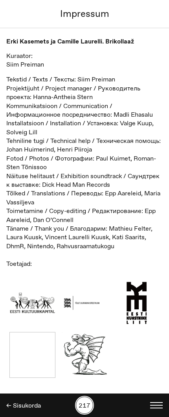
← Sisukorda (23, 405)
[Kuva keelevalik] (156, 405)
